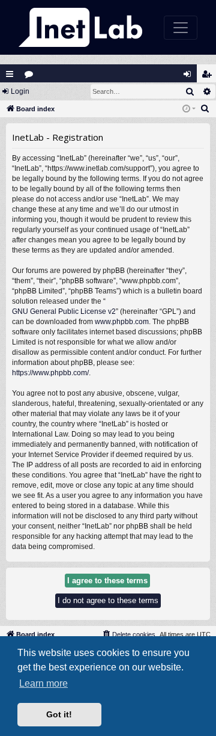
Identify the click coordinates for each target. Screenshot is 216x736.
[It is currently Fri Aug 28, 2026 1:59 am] (189, 109)
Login (20, 91)
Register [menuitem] (209, 77)
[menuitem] (205, 108)
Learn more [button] (43, 683)
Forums (31, 77)
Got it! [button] (59, 714)
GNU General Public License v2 (64, 311)
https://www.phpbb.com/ (50, 373)
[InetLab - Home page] (80, 27)
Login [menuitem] (190, 77)
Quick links (9, 74)
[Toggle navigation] (180, 28)
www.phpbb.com (122, 321)
